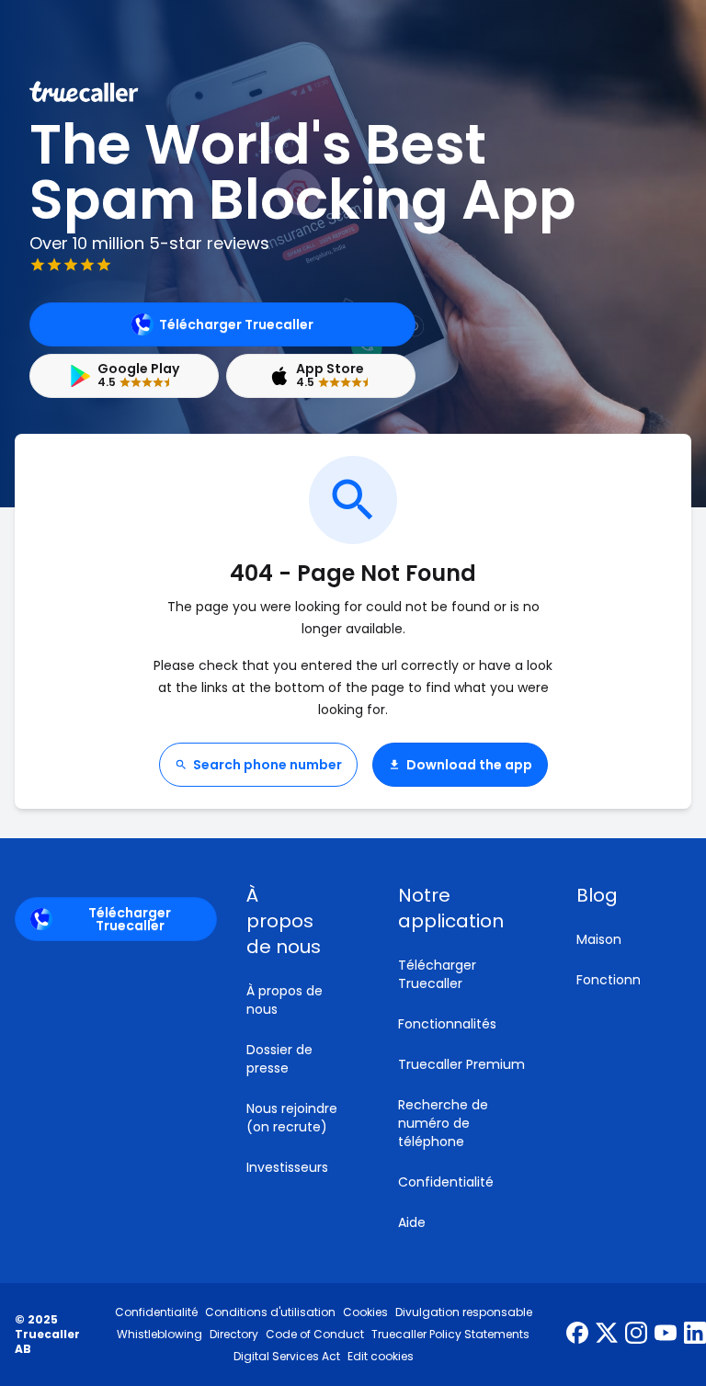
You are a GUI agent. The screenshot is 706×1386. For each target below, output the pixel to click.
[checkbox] (300, 921)
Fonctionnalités (447, 1024)
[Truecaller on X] (607, 1334)
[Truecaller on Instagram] (636, 1334)
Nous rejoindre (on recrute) (291, 1117)
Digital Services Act (286, 1356)
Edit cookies (380, 1356)
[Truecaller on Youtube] (666, 1334)
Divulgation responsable (463, 1312)
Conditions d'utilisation (270, 1312)
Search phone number (267, 764)
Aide (412, 1222)
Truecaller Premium (461, 1064)
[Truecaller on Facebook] (577, 1334)
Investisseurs (287, 1167)
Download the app (469, 764)
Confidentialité (446, 1182)
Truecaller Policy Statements (450, 1334)
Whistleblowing (159, 1334)
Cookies (365, 1312)
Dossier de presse (279, 1058)
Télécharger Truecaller (236, 324)
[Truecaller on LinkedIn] (695, 1334)
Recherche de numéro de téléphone (443, 1123)
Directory (234, 1334)
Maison (598, 939)
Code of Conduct (315, 1334)
